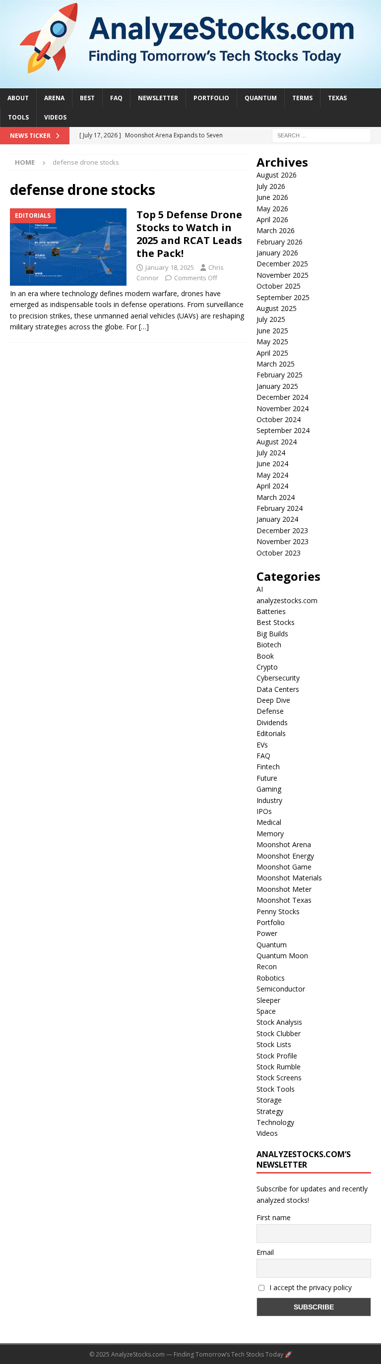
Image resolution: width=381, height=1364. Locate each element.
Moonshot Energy (285, 856)
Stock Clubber (278, 1033)
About (18, 98)
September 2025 (283, 297)
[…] (144, 326)
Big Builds (272, 633)
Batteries (271, 611)
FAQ (116, 98)
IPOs (264, 811)
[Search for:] (321, 134)
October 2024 (278, 419)
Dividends (272, 722)
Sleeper (268, 1000)
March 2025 (275, 364)
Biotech (268, 644)
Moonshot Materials (289, 877)
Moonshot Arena (283, 844)
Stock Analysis (279, 1022)
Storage (269, 1100)
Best (87, 98)
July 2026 (270, 186)
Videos (55, 117)
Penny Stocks (278, 911)
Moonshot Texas (284, 900)
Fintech (268, 766)
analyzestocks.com (287, 600)
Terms (302, 98)
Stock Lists (273, 1044)
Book (265, 656)
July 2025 (270, 319)
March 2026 (275, 230)
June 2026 (272, 197)
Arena (54, 98)
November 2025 (282, 275)
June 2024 (272, 463)
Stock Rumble (278, 1066)
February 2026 (279, 242)
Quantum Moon (282, 955)
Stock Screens (279, 1077)
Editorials (271, 733)
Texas (337, 98)
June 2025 (272, 330)
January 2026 (277, 252)
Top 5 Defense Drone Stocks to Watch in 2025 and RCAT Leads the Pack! (189, 234)
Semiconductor (280, 988)
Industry (269, 800)
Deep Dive (273, 700)
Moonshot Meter (284, 889)
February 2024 (279, 508)
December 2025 (282, 263)
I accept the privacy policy (309, 1287)
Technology (275, 1122)
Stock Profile (276, 1055)
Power (266, 933)
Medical (268, 822)
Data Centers (277, 689)
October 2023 (278, 553)
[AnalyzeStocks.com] (190, 82)
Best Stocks (275, 622)
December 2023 (282, 530)
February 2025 (279, 374)
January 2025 (277, 386)
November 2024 (282, 408)
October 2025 (278, 286)
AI (259, 589)
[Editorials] (68, 247)
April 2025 (272, 353)
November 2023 (282, 541)
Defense (270, 711)
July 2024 (270, 452)
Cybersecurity (278, 677)
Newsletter (158, 98)
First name (273, 1217)
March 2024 (275, 497)
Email (265, 1252)
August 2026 (276, 175)
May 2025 (272, 341)
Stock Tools (275, 1089)
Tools (18, 117)
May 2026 (272, 208)
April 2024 (272, 486)
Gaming (268, 789)
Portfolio (211, 98)
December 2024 (282, 397)
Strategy (269, 1111)
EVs (262, 744)
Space (266, 1011)
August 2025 (276, 308)
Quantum (261, 98)
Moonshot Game (284, 866)
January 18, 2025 (169, 267)
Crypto (267, 667)
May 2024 (272, 475)
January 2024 (277, 519)
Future (266, 778)
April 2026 (272, 219)
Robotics (270, 978)
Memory (270, 833)
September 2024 (283, 430)
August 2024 (276, 441)
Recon (266, 966)
